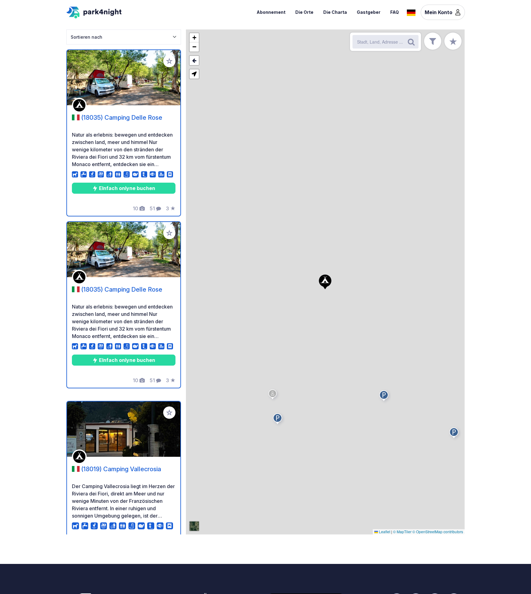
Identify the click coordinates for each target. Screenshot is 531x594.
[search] (411, 41)
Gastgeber (368, 12)
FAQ (394, 12)
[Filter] (432, 41)
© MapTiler (402, 531)
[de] (411, 12)
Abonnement (271, 12)
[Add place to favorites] (169, 61)
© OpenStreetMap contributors (437, 531)
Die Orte (304, 12)
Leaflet (384, 531)
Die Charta (335, 12)
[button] (384, 397)
